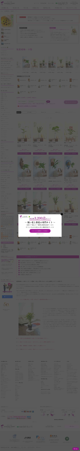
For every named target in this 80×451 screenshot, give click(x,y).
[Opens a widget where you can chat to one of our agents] (75, 448)
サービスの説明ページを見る (40, 231)
